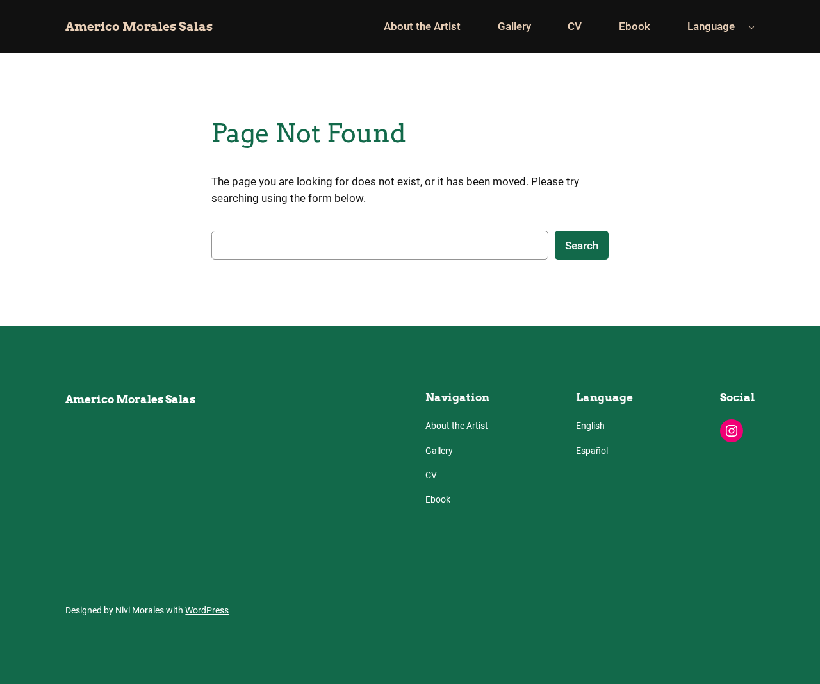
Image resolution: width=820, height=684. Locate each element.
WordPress (207, 610)
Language (711, 26)
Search (581, 245)
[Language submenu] (751, 26)
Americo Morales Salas (139, 26)
